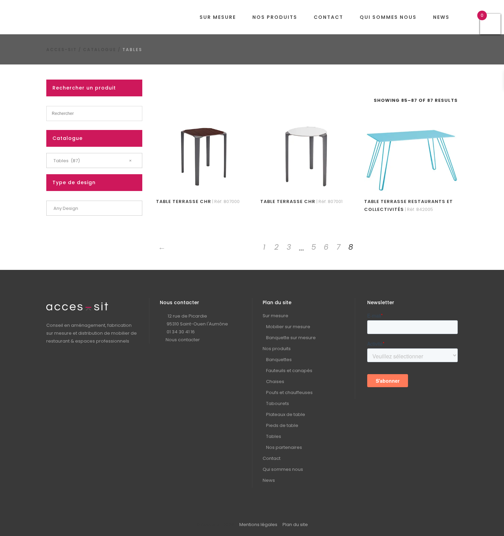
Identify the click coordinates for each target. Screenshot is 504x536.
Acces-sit (61, 49)
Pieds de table (282, 425)
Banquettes (279, 359)
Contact (271, 458)
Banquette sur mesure (291, 337)
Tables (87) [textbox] (92, 160)
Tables (273, 436)
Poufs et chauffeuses (289, 392)
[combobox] (94, 160)
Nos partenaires (284, 447)
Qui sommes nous (283, 469)
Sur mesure (275, 315)
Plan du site (295, 524)
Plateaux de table (285, 414)
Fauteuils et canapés (289, 370)
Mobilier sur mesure (288, 326)
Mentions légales (258, 524)
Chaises (275, 381)
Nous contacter (183, 339)
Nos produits (277, 348)
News (269, 480)
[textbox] (94, 208)
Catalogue (99, 49)
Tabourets (277, 403)
